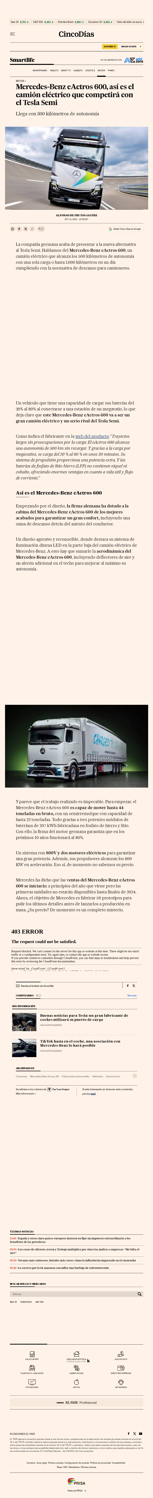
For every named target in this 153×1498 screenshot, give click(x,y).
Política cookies (55, 1463)
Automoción (113, 1076)
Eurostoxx (26, 1302)
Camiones (21, 1076)
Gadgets (78, 70)
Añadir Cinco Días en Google (127, 229)
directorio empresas (121, 1373)
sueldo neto (121, 1359)
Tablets (54, 70)
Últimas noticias (22, 1231)
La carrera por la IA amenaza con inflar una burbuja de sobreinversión (63, 1268)
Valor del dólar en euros (129, 22)
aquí (93, 1093)
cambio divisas (76, 1373)
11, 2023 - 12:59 (76, 219)
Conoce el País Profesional (76, 1402)
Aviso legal (42, 1463)
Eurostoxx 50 (95, 22)
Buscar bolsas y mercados (28, 1284)
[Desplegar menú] (12, 34)
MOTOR (20, 81)
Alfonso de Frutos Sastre (76, 215)
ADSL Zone (132, 60)
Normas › (132, 995)
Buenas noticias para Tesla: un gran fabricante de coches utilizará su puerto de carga (84, 1018)
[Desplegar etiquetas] (134, 1075)
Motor (101, 70)
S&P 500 (38, 22)
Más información (25, 1093)
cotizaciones (32, 1387)
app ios (76, 1387)
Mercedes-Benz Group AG (44, 1076)
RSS (65, 1467)
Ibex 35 (14, 22)
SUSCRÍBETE (110, 46)
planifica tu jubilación (32, 1373)
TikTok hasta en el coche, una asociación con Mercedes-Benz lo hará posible (80, 1043)
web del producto (92, 436)
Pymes (111, 70)
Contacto (31, 1463)
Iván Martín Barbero (51, 1025)
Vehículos (97, 1076)
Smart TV (66, 70)
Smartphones (40, 70)
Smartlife (22, 60)
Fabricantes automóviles (75, 1076)
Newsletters (74, 1467)
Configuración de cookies (77, 1463)
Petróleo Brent (65, 22)
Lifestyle (90, 70)
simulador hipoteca (76, 1359)
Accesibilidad (118, 1463)
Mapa (59, 1467)
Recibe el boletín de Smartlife (37, 985)
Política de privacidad (100, 1463)
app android (121, 1387)
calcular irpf (32, 1359)
